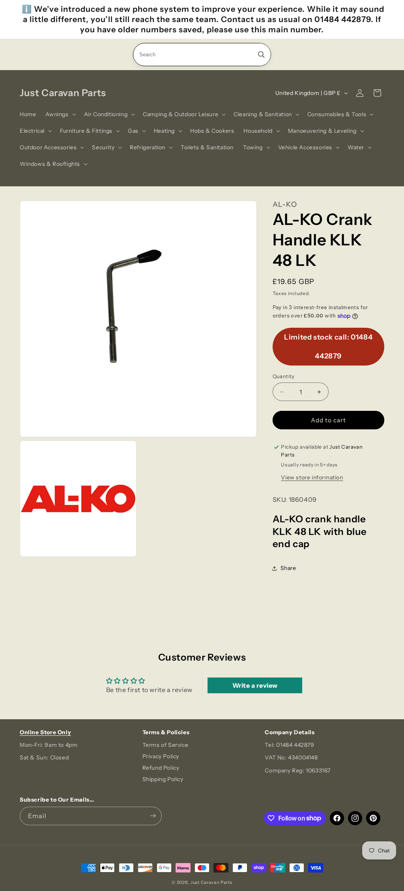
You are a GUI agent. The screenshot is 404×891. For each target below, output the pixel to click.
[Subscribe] (152, 816)
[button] (60, 114)
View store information (312, 477)
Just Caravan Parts (211, 882)
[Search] (261, 54)
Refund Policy (161, 767)
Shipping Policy (162, 779)
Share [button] (288, 568)
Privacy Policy (160, 756)
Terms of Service (165, 744)
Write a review (255, 685)
